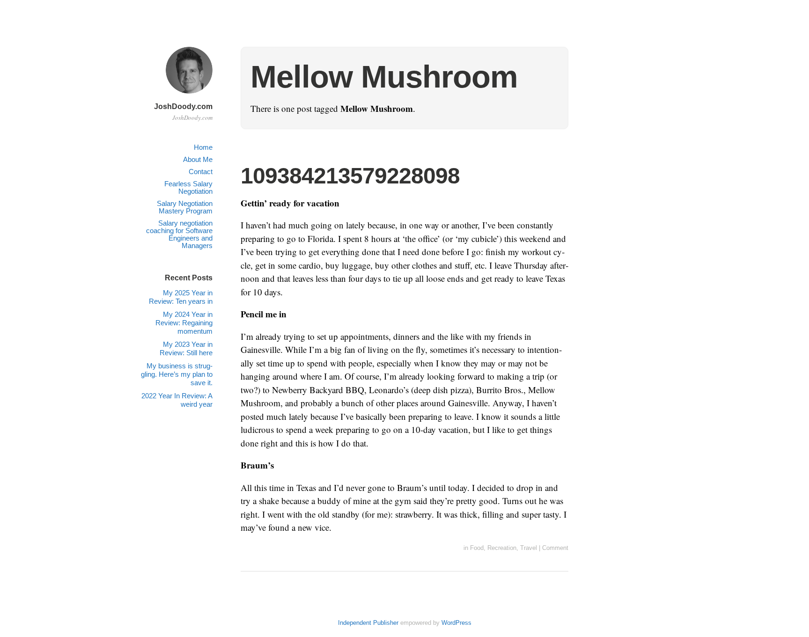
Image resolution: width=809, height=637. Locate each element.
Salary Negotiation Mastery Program (185, 207)
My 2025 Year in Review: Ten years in (181, 297)
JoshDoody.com (183, 106)
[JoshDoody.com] (189, 95)
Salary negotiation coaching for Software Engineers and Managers (179, 234)
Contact (201, 172)
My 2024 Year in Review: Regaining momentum (184, 322)
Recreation (501, 547)
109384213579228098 (350, 175)
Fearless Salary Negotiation (188, 187)
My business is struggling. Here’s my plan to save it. (177, 374)
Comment (555, 547)
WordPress (456, 622)
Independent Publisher (368, 622)
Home (203, 147)
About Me (198, 159)
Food (477, 547)
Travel (528, 547)
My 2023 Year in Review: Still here (186, 348)
